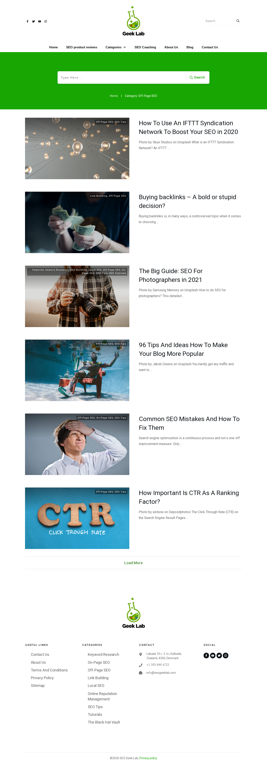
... (168, 148)
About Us (38, 662)
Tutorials (95, 714)
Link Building (98, 196)
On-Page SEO (104, 417)
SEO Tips (120, 122)
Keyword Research (103, 654)
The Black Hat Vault (104, 722)
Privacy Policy (42, 678)
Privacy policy (148, 758)
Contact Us (40, 654)
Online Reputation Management (102, 696)
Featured (38, 270)
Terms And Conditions (49, 670)
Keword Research (56, 270)
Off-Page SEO (104, 122)
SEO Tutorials (117, 273)
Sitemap (38, 685)
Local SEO (95, 270)
